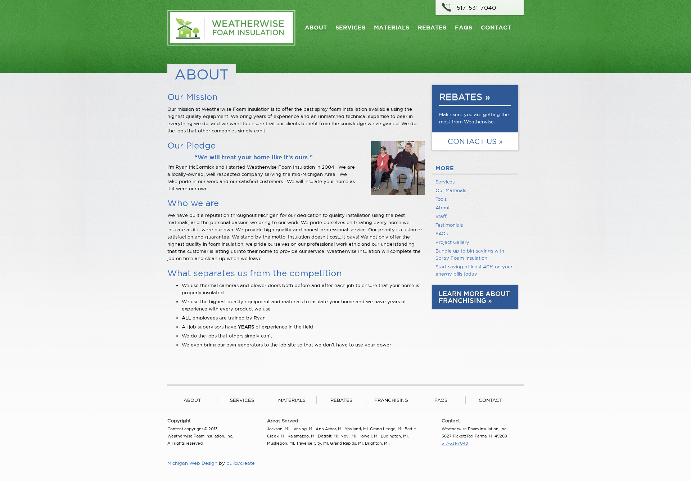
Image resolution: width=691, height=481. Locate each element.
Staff (441, 216)
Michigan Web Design (192, 463)
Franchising (391, 400)
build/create (240, 463)
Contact (496, 27)
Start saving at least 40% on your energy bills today (473, 270)
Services (350, 27)
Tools (441, 198)
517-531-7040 (476, 7)
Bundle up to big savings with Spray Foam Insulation (469, 254)
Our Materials (450, 190)
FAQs (463, 27)
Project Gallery (452, 242)
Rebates (432, 27)
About (316, 27)
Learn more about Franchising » (474, 297)
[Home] (231, 43)
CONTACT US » (475, 141)
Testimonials (449, 224)
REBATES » (464, 97)
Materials (391, 27)
